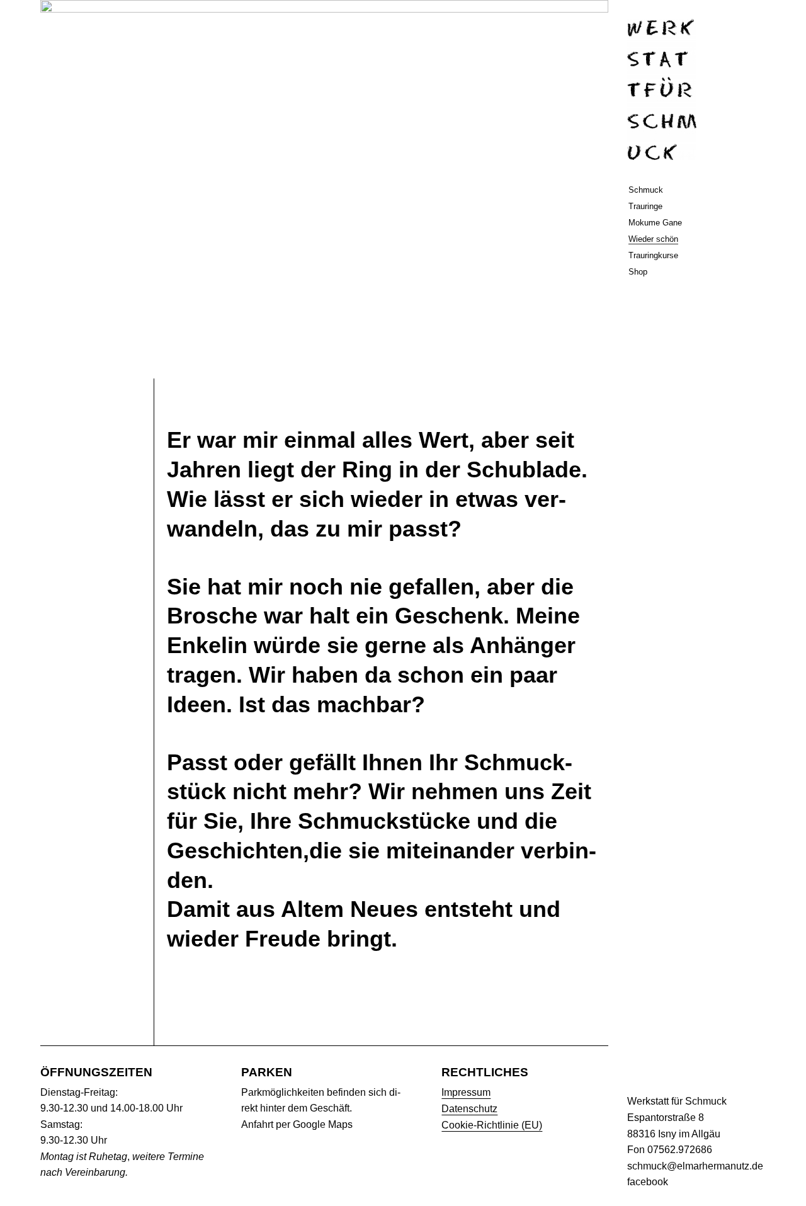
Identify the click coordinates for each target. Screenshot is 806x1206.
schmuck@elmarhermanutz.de (695, 1166)
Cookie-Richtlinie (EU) (491, 1125)
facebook (647, 1181)
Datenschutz (469, 1108)
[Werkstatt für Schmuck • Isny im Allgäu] (661, 89)
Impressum (466, 1092)
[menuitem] (696, 193)
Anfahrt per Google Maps (297, 1124)
